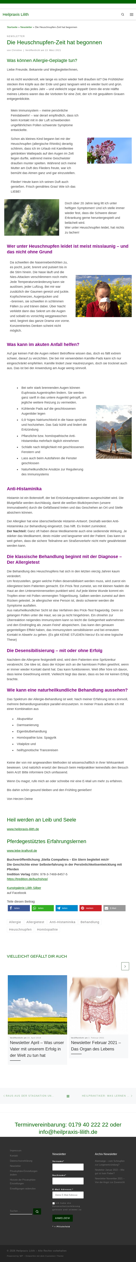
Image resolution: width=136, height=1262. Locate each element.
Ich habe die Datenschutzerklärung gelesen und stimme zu (67, 1206)
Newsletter (26, 27)
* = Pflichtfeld (61, 1227)
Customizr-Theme (54, 1256)
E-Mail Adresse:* (62, 1189)
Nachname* (59, 1175)
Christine (17, 50)
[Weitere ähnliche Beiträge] (125, 966)
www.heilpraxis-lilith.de (23, 829)
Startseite (12, 27)
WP (21, 1256)
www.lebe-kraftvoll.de (22, 850)
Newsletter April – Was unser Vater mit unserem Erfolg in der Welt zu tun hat (37, 1049)
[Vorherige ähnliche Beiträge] (116, 966)
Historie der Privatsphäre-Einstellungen (23, 1181)
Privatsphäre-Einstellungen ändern (23, 1173)
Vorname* (58, 1161)
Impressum (15, 1150)
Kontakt (14, 1155)
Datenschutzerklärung (21, 1160)
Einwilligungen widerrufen (23, 1188)
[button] (19, 908)
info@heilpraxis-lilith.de (68, 1132)
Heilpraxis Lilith (25, 1250)
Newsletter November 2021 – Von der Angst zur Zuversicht (110, 1180)
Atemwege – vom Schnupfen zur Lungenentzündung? (109, 1163)
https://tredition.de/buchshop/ (27, 879)
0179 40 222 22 (88, 1124)
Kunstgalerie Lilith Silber (24, 888)
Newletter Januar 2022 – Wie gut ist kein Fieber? (109, 1172)
